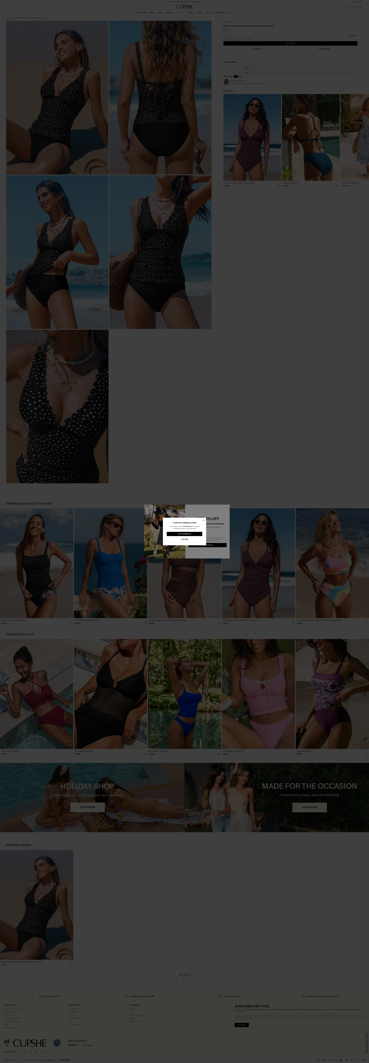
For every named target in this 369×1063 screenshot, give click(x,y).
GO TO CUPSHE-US (184, 534)
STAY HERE (184, 539)
